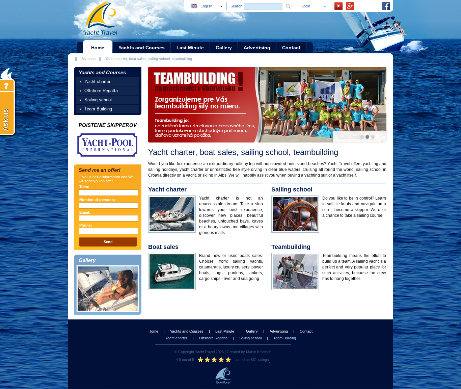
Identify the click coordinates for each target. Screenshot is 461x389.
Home (153, 331)
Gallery (252, 331)
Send (108, 242)
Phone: (85, 225)
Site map (88, 59)
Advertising (279, 331)
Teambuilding (290, 246)
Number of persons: (97, 200)
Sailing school (292, 189)
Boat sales (163, 246)
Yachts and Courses (187, 331)
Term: (84, 187)
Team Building (98, 108)
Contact (306, 331)
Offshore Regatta (101, 90)
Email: (84, 212)
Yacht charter (167, 189)
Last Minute (224, 331)
